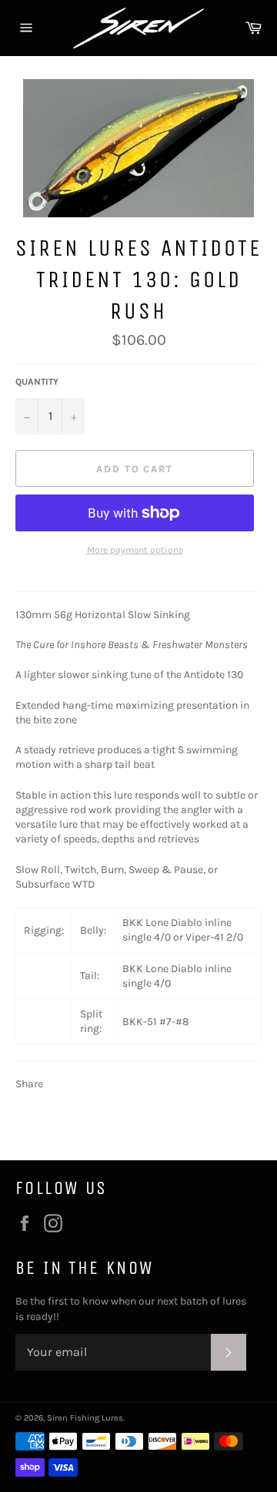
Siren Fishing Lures (85, 1418)
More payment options (135, 549)
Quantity (36, 381)
